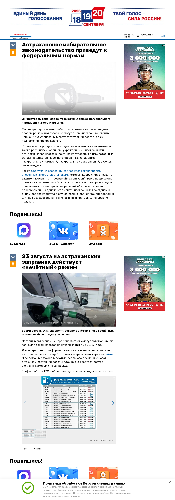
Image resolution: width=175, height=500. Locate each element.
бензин (37, 449)
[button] (113, 403)
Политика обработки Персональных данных (84, 483)
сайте (109, 354)
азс (25, 449)
